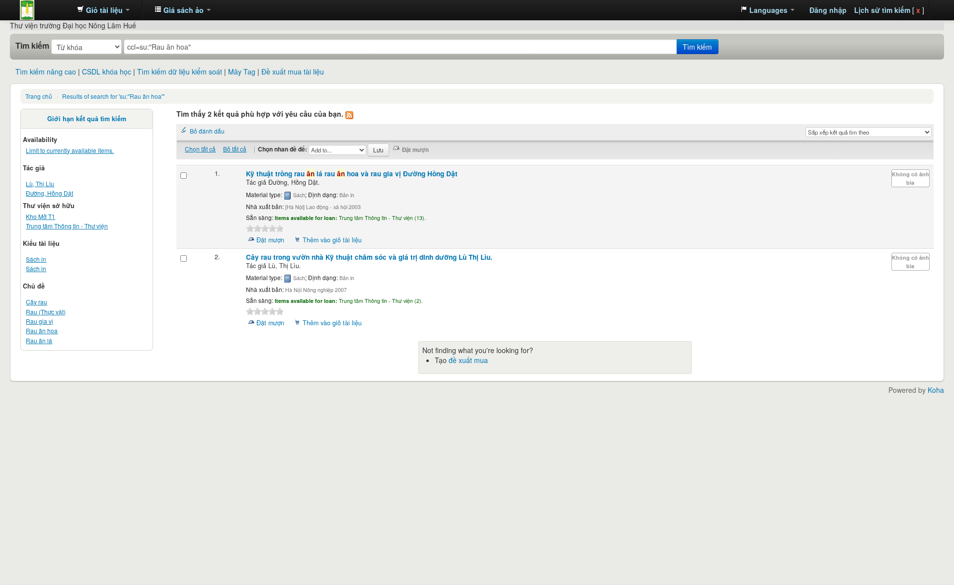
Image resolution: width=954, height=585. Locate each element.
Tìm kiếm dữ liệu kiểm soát (179, 71)
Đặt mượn (270, 239)
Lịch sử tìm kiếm (882, 10)
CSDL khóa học (106, 71)
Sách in (36, 259)
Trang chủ (38, 96)
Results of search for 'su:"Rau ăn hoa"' (113, 96)
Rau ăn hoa (42, 330)
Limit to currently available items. (70, 150)
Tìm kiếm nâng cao (45, 71)
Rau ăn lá (39, 340)
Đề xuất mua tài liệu (292, 71)
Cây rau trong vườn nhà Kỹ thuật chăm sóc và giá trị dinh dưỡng (369, 257)
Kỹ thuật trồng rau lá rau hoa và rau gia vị (352, 173)
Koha (936, 390)
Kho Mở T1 (40, 216)
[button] (103, 10)
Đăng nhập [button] (828, 10)
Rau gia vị (39, 321)
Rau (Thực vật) (46, 311)
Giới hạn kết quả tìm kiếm (86, 118)
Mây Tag (241, 71)
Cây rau (36, 301)
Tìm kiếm (32, 46)
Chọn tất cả (200, 149)
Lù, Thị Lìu (40, 183)
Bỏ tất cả (234, 149)
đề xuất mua (468, 360)
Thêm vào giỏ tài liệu (332, 239)
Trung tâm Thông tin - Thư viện (45, 10)
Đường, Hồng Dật (49, 193)
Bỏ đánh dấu (207, 131)
